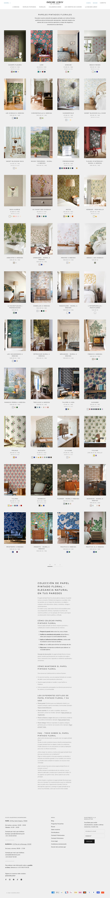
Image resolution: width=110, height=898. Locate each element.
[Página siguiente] (60, 565)
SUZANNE (95, 402)
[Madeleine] (94, 455)
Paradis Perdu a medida (15, 402)
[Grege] (64, 216)
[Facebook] (6, 879)
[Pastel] (18, 71)
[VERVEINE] (9, 216)
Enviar (89, 841)
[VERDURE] (17, 407)
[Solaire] (66, 216)
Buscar (95, 2)
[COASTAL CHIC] (68, 120)
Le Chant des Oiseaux (41, 209)
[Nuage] (70, 71)
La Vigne (68, 450)
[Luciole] (49, 457)
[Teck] (48, 407)
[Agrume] (72, 216)
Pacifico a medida (68, 547)
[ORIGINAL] (13, 118)
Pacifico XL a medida (95, 547)
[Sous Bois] (68, 168)
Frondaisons (68, 161)
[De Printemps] (70, 168)
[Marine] (97, 71)
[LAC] (93, 505)
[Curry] (40, 457)
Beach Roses (95, 65)
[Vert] (100, 409)
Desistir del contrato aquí (58, 847)
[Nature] (62, 168)
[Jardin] (14, 71)
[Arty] (66, 168)
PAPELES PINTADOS (29, 6)
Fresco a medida (95, 354)
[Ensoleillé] (76, 168)
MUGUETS (41, 450)
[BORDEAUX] (17, 552)
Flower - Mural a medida (68, 498)
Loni (41, 65)
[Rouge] (21, 505)
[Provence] (96, 455)
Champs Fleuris (15, 65)
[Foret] (39, 216)
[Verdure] (68, 216)
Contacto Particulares (57, 838)
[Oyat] (43, 216)
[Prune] (16, 457)
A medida (16, 6)
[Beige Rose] (70, 216)
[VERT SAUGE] (11, 216)
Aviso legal (54, 841)
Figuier (95, 450)
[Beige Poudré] (93, 71)
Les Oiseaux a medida (15, 113)
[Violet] (102, 409)
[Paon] (72, 168)
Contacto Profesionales (58, 835)
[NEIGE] (64, 503)
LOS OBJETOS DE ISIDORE (73, 6)
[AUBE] (17, 118)
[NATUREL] (40, 118)
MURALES (42, 6)
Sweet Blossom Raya (15, 161)
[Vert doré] (39, 505)
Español (6, 2)
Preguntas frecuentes (57, 824)
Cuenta (88, 2)
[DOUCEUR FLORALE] (70, 120)
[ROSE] (16, 216)
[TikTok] (17, 879)
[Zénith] (39, 407)
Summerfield (68, 113)
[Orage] (47, 457)
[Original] (41, 407)
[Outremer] (44, 71)
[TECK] (99, 505)
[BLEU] (41, 264)
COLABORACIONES (55, 6)
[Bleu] (16, 71)
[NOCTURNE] (41, 311)
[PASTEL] (16, 168)
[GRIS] (18, 216)
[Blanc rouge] (10, 505)
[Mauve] (92, 409)
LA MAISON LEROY (91, 6)
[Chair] (89, 409)
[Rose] (66, 71)
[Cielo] (74, 168)
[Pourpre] (64, 168)
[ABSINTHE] (42, 118)
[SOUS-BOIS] (66, 503)
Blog (52, 821)
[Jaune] (8, 505)
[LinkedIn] (21, 879)
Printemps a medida (15, 547)
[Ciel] (40, 71)
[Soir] (45, 216)
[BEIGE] (20, 216)
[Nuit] (35, 407)
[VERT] (43, 311)
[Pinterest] (13, 879)
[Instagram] (9, 879)
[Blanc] (95, 312)
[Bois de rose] (11, 71)
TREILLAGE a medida (41, 402)
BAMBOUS (42, 498)
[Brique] (42, 71)
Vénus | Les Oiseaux (95, 257)
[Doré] (96, 216)
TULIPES (15, 498)
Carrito (103, 2)
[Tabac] (15, 505)
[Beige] (70, 409)
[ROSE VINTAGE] (14, 216)
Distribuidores (55, 832)
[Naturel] (41, 216)
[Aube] (95, 262)
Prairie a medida (68, 257)
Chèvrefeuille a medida (41, 113)
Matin (68, 209)
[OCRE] (39, 264)
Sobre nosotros (55, 829)
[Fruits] (51, 457)
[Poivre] (98, 409)
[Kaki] (68, 409)
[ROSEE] (72, 503)
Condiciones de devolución (59, 844)
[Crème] (94, 216)
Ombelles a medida (41, 306)
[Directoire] (32, 457)
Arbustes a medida (15, 257)
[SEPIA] (95, 359)
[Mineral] (94, 409)
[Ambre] (14, 457)
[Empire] (44, 457)
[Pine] (38, 71)
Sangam (68, 65)
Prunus (15, 450)
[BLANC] (67, 312)
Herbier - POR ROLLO (95, 209)
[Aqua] (13, 505)
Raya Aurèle (15, 209)
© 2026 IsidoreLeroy (13, 892)
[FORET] (15, 118)
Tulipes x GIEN (68, 402)
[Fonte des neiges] (36, 457)
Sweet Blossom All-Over (95, 113)
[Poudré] (42, 457)
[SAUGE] (68, 503)
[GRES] (95, 505)
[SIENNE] (97, 505)
